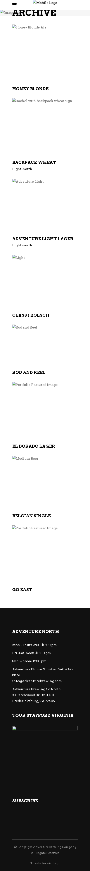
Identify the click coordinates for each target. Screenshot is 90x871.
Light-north (22, 169)
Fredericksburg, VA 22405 (33, 701)
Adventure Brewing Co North (36, 689)
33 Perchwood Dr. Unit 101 (33, 695)
